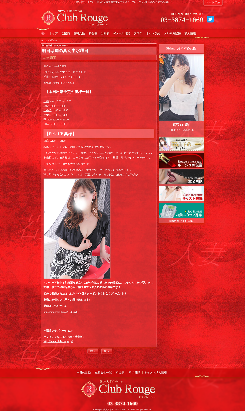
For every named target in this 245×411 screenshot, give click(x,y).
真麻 (46, 124)
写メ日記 (134, 372)
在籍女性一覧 (103, 372)
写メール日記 (121, 33)
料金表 (93, 33)
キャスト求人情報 (155, 372)
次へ (106, 351)
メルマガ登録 (172, 33)
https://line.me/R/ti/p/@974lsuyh (61, 312)
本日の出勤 (83, 372)
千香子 (48, 110)
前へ (93, 351)
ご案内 (65, 33)
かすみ (48, 115)
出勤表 (105, 33)
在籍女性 (79, 33)
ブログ (138, 33)
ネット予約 (153, 33)
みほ (46, 105)
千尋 (46, 101)
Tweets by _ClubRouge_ (181, 220)
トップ (53, 33)
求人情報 (190, 33)
